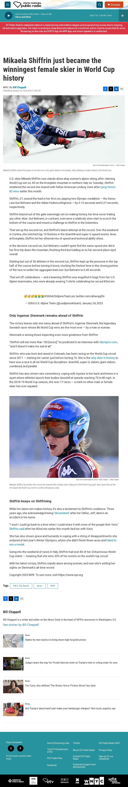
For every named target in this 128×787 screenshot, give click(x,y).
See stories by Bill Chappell (21, 624)
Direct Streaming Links (58, 743)
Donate (115, 4)
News (39, 586)
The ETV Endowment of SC (57, 750)
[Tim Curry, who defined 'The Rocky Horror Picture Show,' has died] (13, 686)
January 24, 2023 (92, 303)
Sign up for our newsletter (106, 757)
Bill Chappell (19, 87)
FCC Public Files (54, 758)
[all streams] (123, 15)
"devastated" (62, 513)
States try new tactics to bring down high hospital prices (55, 639)
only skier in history (103, 357)
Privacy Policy (105, 750)
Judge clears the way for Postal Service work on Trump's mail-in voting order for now (71, 662)
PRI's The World (21, 586)
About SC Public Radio (84, 750)
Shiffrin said (16, 528)
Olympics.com (108, 342)
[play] (8, 15)
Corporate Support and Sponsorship (84, 765)
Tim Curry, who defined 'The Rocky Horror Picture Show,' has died (60, 685)
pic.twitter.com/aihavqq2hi (87, 296)
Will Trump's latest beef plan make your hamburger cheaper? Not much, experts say (70, 708)
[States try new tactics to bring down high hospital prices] (13, 641)
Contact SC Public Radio (81, 757)
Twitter (76, 743)
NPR (53, 586)
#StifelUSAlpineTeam (57, 296)
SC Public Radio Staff (109, 743)
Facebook (52, 765)
